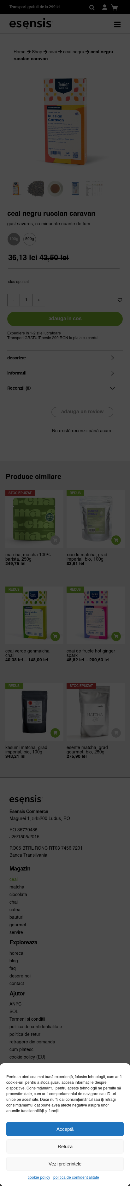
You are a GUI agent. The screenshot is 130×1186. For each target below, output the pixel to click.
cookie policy (39, 1178)
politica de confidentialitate (76, 1178)
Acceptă (65, 1129)
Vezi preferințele (65, 1163)
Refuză (65, 1146)
